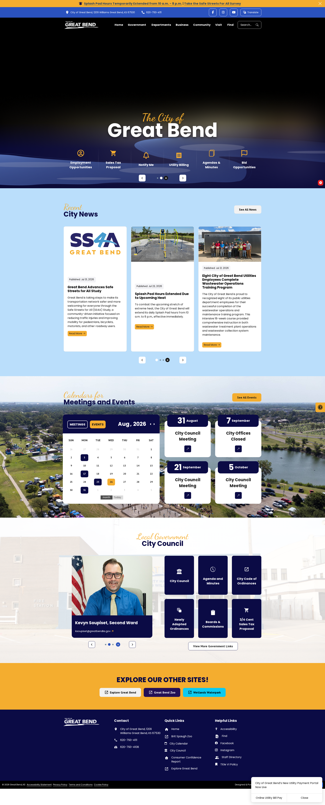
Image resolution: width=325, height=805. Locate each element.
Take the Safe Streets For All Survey (212, 3)
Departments (161, 25)
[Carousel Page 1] (156, 360)
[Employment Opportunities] (80, 159)
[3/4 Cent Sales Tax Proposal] (246, 618)
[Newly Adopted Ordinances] (179, 618)
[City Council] (179, 575)
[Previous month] (150, 424)
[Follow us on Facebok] (213, 12)
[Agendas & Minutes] (211, 159)
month (106, 497)
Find (230, 25)
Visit (218, 25)
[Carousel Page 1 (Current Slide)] (157, 178)
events (98, 424)
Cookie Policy (101, 784)
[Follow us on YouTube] (234, 12)
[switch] (320, 183)
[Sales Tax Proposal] (113, 159)
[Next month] (154, 424)
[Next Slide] (182, 178)
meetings (77, 424)
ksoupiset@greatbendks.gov (93, 631)
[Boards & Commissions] (213, 618)
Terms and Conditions (81, 784)
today (117, 497)
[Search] (258, 25)
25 (97, 481)
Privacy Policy (60, 784)
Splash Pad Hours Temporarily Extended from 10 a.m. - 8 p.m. (133, 3)
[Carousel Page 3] (163, 360)
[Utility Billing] (179, 159)
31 (84, 490)
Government (137, 25)
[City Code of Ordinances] (246, 575)
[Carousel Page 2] (161, 178)
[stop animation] (166, 178)
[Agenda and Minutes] (213, 575)
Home (119, 25)
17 (84, 473)
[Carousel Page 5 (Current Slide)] (113, 644)
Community (202, 25)
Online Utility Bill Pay (269, 798)
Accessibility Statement (39, 784)
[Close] (320, 3)
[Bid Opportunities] (244, 159)
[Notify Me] (146, 159)
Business (182, 25)
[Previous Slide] (142, 178)
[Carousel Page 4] (109, 644)
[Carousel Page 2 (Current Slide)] (159, 360)
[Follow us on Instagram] (223, 12)
